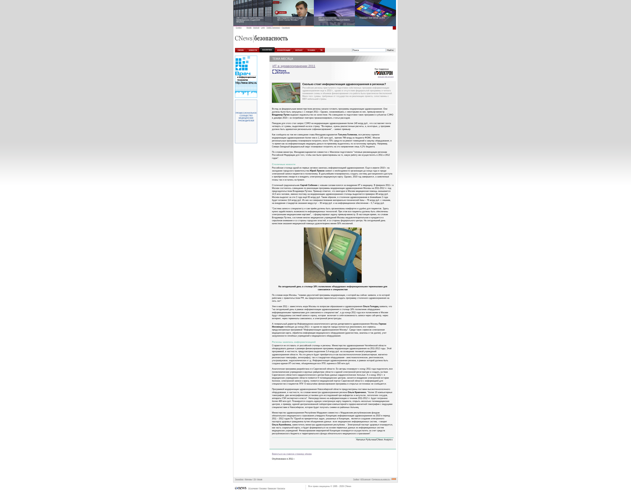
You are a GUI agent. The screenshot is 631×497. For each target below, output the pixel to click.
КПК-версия (365, 479)
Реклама (263, 488)
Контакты (281, 488)
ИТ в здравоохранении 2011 (293, 66)
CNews (348, 486)
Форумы (248, 479)
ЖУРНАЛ (298, 50)
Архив (259, 479)
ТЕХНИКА (311, 50)
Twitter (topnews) (273, 28)
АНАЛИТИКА (267, 50)
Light (263, 28)
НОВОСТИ (253, 50)
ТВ (321, 50)
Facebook (286, 28)
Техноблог (239, 479)
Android (256, 28)
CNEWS (241, 50)
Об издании (253, 488)
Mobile (249, 28)
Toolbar (356, 479)
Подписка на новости (381, 479)
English (239, 28)
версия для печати (386, 77)
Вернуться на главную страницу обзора (292, 454)
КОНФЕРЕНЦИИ (283, 50)
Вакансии (272, 488)
